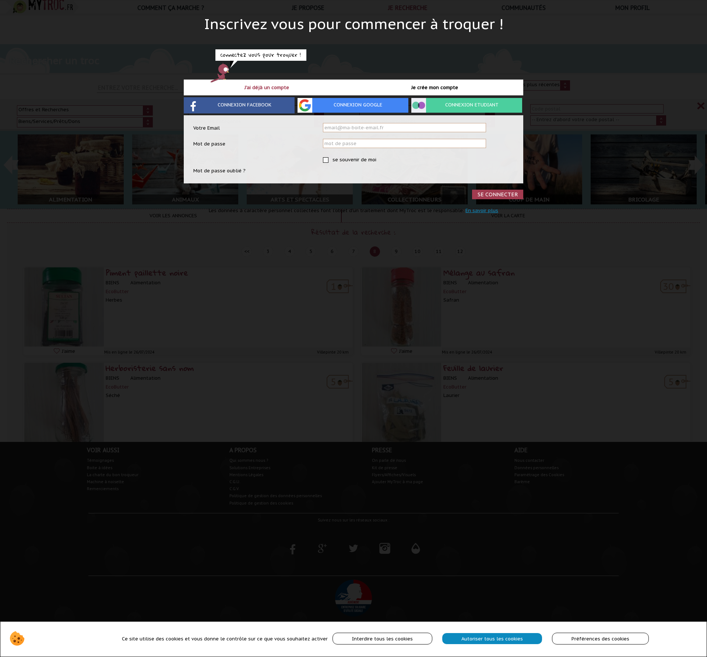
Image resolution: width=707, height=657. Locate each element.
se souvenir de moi (353, 160)
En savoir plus (481, 210)
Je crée (434, 87)
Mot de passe (209, 144)
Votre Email (206, 128)
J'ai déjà (267, 87)
